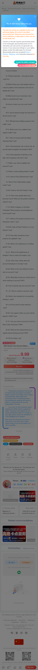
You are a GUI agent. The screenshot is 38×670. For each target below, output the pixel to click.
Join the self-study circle (27, 65)
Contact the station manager (25, 62)
